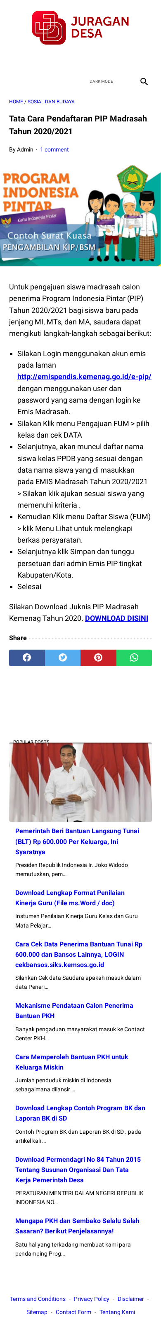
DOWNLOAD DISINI (116, 618)
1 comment (54, 149)
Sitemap (36, 1312)
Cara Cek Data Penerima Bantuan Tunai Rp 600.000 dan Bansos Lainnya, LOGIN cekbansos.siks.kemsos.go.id (78, 954)
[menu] (14, 81)
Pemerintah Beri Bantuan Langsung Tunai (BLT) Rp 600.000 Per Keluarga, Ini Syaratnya (77, 841)
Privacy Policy (91, 1299)
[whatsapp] (134, 658)
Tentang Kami (117, 1312)
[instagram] (109, 60)
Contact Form (73, 1312)
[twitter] (71, 60)
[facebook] (51, 60)
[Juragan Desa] (80, 28)
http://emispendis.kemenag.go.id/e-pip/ (84, 376)
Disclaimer (131, 1299)
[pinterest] (98, 658)
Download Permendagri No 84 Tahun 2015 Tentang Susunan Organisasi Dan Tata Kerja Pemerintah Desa (78, 1170)
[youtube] (90, 60)
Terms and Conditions (38, 1299)
